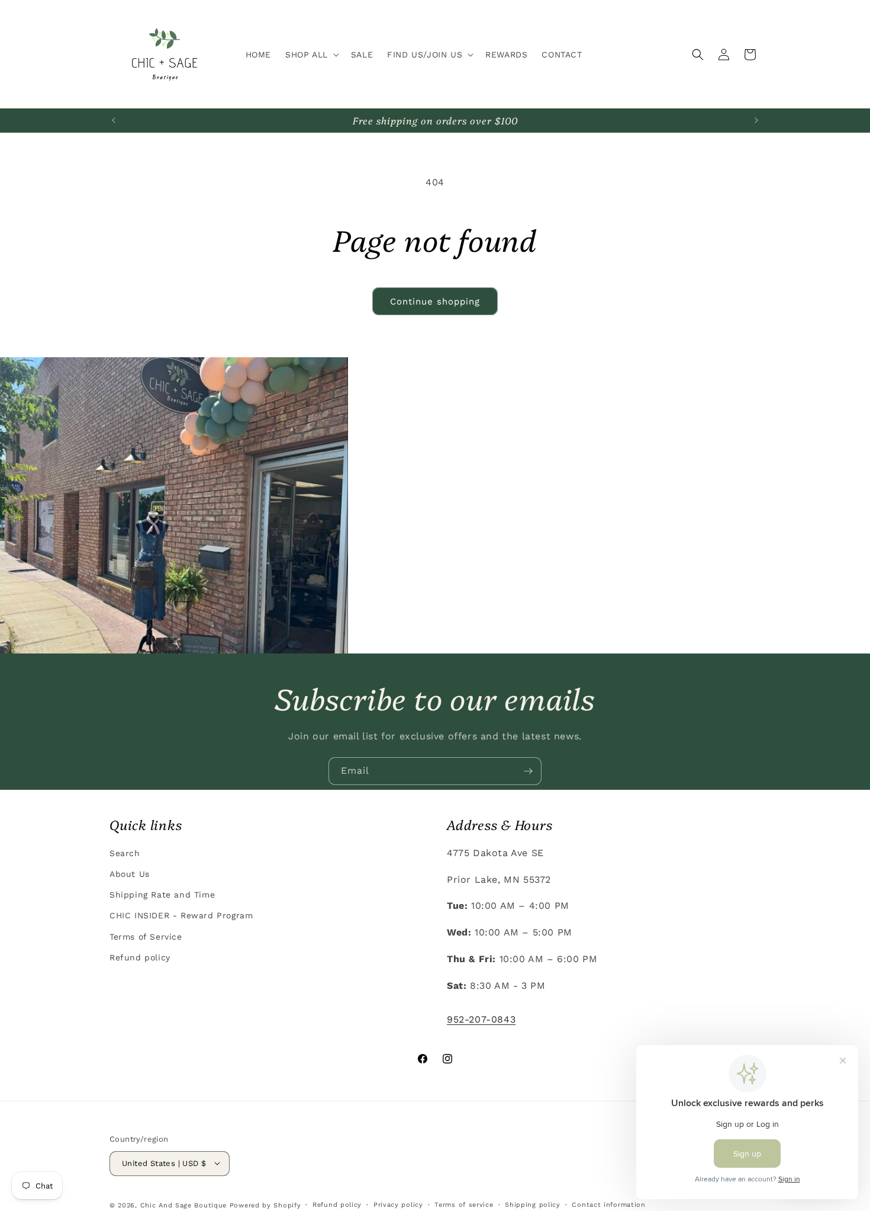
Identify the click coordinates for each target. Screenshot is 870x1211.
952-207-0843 (481, 1019)
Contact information (608, 1204)
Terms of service (463, 1204)
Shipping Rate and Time (162, 894)
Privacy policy (398, 1204)
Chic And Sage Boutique (183, 1205)
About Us (129, 874)
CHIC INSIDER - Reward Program (181, 915)
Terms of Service (145, 936)
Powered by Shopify (265, 1205)
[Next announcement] (756, 120)
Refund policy (139, 957)
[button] (311, 54)
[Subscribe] (528, 771)
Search (124, 852)
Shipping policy (532, 1204)
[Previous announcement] (114, 120)
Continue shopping (435, 301)
